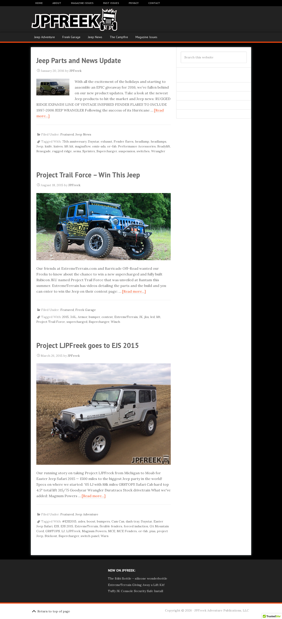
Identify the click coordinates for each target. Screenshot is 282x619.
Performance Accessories (137, 146)
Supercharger (106, 151)
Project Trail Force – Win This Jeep (88, 174)
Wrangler (158, 151)
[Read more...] (134, 291)
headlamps (158, 141)
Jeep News (95, 37)
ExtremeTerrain (126, 317)
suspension (127, 151)
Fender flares (124, 141)
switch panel (90, 536)
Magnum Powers (94, 531)
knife (48, 146)
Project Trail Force (50, 322)
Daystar (93, 141)
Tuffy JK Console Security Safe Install (135, 591)
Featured (67, 134)
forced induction (136, 526)
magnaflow (83, 146)
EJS (56, 526)
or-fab (112, 146)
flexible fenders (111, 526)
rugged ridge (62, 151)
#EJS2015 (69, 521)
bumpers (103, 521)
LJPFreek (73, 531)
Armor (82, 317)
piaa (152, 531)
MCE (111, 531)
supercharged (77, 322)
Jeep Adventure (44, 37)
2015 (65, 317)
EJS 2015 (67, 526)
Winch (115, 322)
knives (58, 146)
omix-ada (99, 146)
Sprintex (88, 151)
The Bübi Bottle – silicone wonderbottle (137, 578)
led (152, 317)
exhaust (106, 141)
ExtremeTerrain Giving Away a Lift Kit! (136, 585)
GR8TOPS (52, 531)
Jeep (39, 146)
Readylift (163, 146)
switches (143, 151)
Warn (104, 536)
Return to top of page (53, 611)
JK (141, 317)
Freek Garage (71, 37)
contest (107, 317)
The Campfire (119, 37)
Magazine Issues (146, 37)
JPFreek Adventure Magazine (66, 19)
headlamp (142, 141)
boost (91, 521)
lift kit (68, 146)
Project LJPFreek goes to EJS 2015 (87, 345)
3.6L (73, 317)
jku (146, 317)
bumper (94, 317)
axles (81, 521)
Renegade (43, 151)
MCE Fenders (127, 531)
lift (158, 317)
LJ (63, 531)
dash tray (132, 521)
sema (77, 151)
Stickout (51, 536)
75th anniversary (74, 141)
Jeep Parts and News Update (78, 60)
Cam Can (117, 521)
